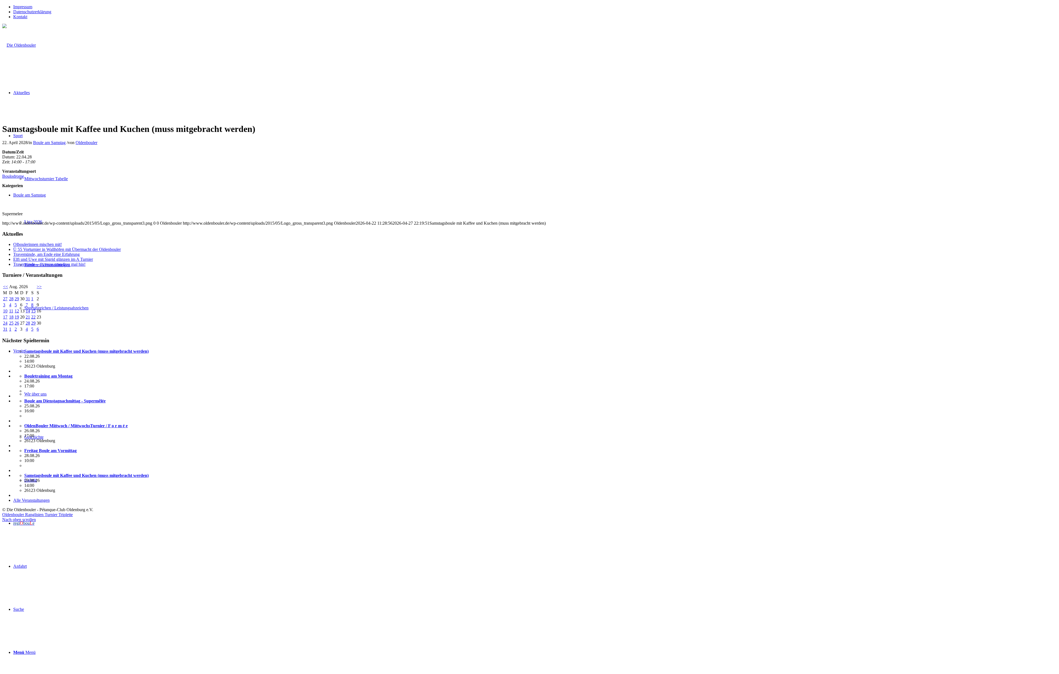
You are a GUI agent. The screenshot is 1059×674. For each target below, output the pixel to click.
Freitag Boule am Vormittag (50, 450)
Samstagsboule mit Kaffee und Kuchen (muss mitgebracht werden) (86, 351)
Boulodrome (13, 176)
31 (28, 298)
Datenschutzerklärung (32, 11)
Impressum (22, 6)
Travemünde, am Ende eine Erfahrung (46, 254)
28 (11, 298)
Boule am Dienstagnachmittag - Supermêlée (65, 401)
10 (5, 311)
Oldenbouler (86, 142)
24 (5, 323)
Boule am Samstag (49, 142)
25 (11, 323)
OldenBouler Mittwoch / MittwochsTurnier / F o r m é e (76, 425)
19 (17, 317)
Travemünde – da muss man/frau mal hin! (49, 264)
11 (11, 311)
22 (33, 317)
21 (28, 317)
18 (11, 317)
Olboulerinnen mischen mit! (37, 244)
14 (28, 311)
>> (39, 286)
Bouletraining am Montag (48, 376)
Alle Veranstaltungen (31, 500)
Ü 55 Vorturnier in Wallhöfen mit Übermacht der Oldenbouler (67, 249)
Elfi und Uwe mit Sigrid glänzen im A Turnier (53, 259)
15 (33, 311)
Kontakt (20, 16)
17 (5, 317)
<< (5, 286)
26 (17, 323)
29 (17, 298)
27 (5, 298)
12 (17, 311)
